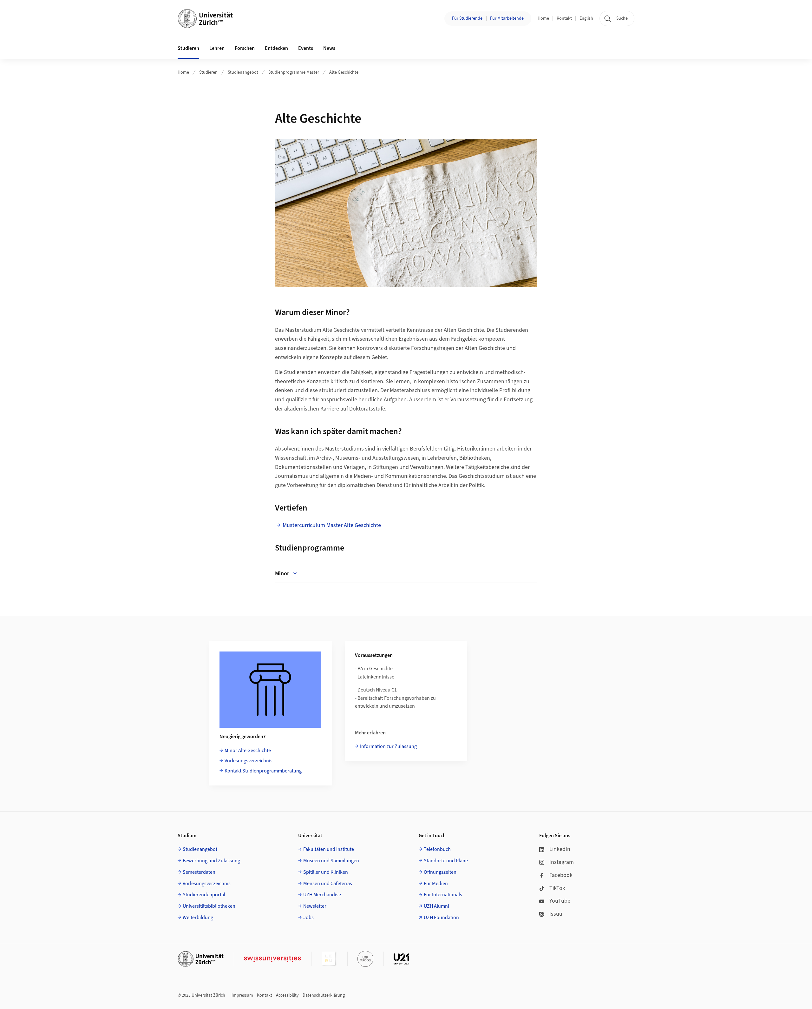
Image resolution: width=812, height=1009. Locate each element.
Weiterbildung (198, 917)
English (586, 18)
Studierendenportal (204, 894)
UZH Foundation (441, 917)
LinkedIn (559, 849)
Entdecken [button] (276, 48)
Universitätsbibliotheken (209, 906)
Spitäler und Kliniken (325, 872)
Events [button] (305, 48)
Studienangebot (243, 72)
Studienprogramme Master (293, 72)
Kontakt (564, 18)
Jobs (308, 917)
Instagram (561, 862)
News (329, 48)
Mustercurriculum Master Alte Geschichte (332, 525)
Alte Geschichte (343, 72)
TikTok (557, 888)
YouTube (559, 901)
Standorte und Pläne (446, 860)
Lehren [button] (217, 48)
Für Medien (436, 883)
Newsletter (314, 906)
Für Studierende (467, 18)
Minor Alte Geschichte (248, 750)
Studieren (208, 72)
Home (543, 18)
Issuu (555, 914)
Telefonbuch (437, 849)
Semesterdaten (199, 872)
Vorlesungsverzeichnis (248, 760)
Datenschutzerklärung (324, 995)
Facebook (561, 875)
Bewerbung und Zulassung (211, 860)
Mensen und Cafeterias (327, 883)
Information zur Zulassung (388, 746)
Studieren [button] (188, 48)
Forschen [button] (245, 48)
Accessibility (287, 995)
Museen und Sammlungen (331, 860)
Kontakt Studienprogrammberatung (263, 770)
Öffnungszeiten (440, 872)
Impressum (242, 995)
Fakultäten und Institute (328, 849)
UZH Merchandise (322, 894)
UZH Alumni (436, 906)
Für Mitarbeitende (507, 18)
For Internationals (443, 894)
